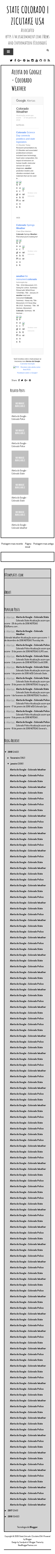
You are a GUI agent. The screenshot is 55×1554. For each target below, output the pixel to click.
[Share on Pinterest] (30, 380)
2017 (10, 1510)
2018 (10, 751)
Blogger (34, 1527)
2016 (10, 1516)
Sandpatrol (23, 1542)
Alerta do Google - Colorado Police (19, 418)
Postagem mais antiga (43, 543)
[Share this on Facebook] (19, 380)
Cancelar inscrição (27, 364)
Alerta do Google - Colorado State (19, 472)
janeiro (14, 763)
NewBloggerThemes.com (27, 1545)
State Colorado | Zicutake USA (27, 15)
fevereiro (15, 757)
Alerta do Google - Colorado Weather (27, 80)
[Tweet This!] (22, 380)
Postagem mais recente (12, 543)
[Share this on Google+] (26, 380)
